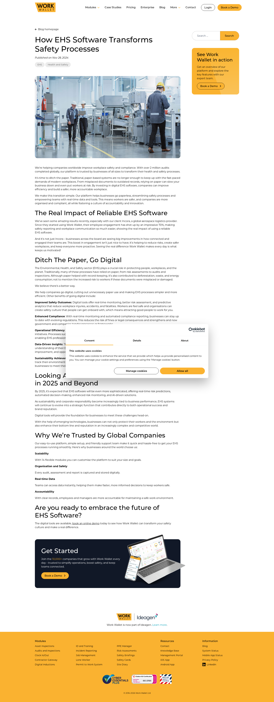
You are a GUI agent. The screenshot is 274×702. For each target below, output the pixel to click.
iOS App (165, 659)
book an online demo (85, 523)
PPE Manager (124, 646)
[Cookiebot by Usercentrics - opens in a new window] (191, 330)
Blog (162, 7)
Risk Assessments (127, 650)
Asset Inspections (44, 646)
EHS (39, 64)
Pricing (131, 7)
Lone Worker (83, 659)
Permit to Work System (89, 664)
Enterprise (147, 7)
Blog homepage (48, 29)
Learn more (159, 624)
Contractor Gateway (46, 659)
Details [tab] (137, 340)
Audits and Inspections (47, 650)
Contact (191, 7)
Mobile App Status (212, 655)
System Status (210, 650)
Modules (90, 7)
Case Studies (113, 7)
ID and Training (84, 646)
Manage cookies (136, 371)
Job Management (85, 655)
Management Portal (171, 655)
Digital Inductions (45, 664)
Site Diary (122, 664)
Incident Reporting (86, 650)
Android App (167, 664)
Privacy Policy (210, 659)
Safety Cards (124, 659)
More (173, 7)
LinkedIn (211, 664)
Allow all (182, 371)
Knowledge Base (169, 650)
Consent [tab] (89, 340)
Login (208, 7)
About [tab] (184, 340)
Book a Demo (229, 7)
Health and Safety (58, 64)
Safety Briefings (126, 655)
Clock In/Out (42, 655)
